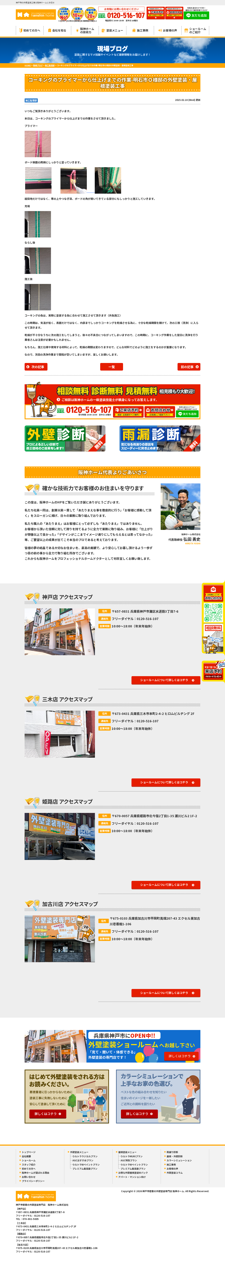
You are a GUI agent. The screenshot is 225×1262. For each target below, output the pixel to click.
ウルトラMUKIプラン (132, 1156)
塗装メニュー (114, 30)
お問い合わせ (29, 1177)
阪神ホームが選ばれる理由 (35, 1172)
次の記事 (37, 366)
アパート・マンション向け (132, 1177)
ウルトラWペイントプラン (86, 1164)
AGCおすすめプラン (82, 1160)
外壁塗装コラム (175, 1172)
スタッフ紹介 (29, 1164)
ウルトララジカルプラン (85, 1156)
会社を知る (59, 30)
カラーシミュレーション (179, 1160)
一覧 (111, 366)
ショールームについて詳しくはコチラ (164, 680)
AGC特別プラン (129, 1160)
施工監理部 (31, 100)
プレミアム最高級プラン (84, 1168)
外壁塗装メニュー (79, 1152)
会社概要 (26, 1156)
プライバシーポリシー (33, 1181)
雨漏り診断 (172, 1152)
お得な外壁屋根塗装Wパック (133, 1172)
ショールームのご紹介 (197, 30)
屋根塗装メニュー (127, 1152)
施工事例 (142, 30)
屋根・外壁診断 (175, 1156)
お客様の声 (170, 30)
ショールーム (29, 1160)
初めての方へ (31, 30)
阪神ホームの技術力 (87, 30)
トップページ (29, 1152)
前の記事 (187, 366)
